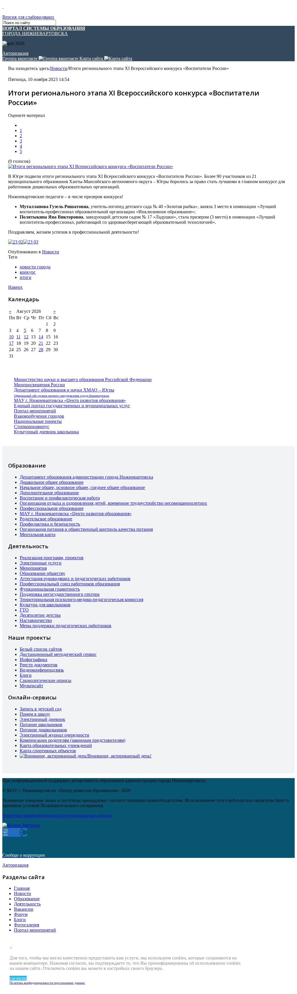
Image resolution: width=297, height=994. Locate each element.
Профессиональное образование (52, 508)
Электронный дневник (42, 719)
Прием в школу (35, 714)
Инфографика (33, 659)
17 (11, 343)
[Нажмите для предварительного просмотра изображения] (90, 166)
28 (41, 349)
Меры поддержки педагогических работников (65, 625)
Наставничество (36, 620)
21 (41, 343)
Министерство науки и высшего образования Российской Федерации (83, 379)
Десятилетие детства (40, 615)
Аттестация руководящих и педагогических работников (75, 578)
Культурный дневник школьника (46, 431)
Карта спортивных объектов (48, 750)
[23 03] (30, 242)
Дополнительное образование (49, 492)
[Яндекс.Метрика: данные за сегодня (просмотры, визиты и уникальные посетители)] (21, 825)
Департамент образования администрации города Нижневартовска (86, 477)
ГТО (24, 609)
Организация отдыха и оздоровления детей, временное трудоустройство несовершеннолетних (113, 503)
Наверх (15, 287)
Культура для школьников (45, 604)
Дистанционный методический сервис (58, 654)
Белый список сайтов (41, 649)
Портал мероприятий (35, 410)
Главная (22, 888)
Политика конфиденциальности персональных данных (47, 982)
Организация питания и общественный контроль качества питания (86, 529)
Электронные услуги (40, 562)
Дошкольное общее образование (52, 482)
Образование (27, 898)
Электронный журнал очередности (54, 735)
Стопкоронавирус (31, 426)
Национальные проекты (38, 421)
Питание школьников (41, 724)
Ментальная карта (37, 534)
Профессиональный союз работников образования (70, 583)
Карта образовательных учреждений (56, 745)
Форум (21, 914)
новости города (35, 266)
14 (41, 336)
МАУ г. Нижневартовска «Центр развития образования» (70, 400)
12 (26, 336)
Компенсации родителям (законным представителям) (72, 740)
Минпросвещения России (39, 384)
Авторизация (15, 53)
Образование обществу (42, 573)
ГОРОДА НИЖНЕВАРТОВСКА (43, 31)
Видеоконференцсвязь (42, 670)
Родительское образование (46, 518)
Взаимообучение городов (39, 416)
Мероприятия (33, 568)
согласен (18, 978)
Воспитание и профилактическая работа (60, 497)
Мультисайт (31, 685)
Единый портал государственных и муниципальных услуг (72, 405)
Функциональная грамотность (50, 589)
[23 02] (15, 242)
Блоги (26, 675)
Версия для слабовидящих (28, 17)
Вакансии (23, 909)
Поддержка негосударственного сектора (59, 594)
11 (18, 336)
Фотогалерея (26, 924)
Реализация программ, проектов (52, 557)
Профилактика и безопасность (50, 524)
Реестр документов (38, 664)
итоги (25, 277)
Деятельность (27, 903)
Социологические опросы (45, 680)
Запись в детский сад (40, 708)
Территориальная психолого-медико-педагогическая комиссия (81, 599)
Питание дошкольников (43, 729)
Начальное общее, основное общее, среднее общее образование (82, 487)
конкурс (28, 272)
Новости (58, 68)
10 (11, 336)
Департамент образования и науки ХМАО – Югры (64, 389)
